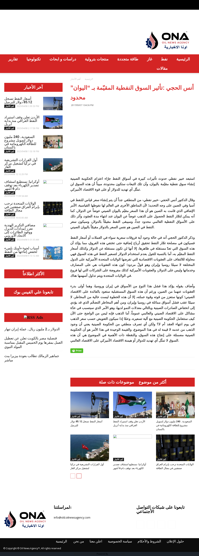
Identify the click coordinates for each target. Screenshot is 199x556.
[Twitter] (185, 2)
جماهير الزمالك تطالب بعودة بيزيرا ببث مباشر (31, 358)
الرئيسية (11, 20)
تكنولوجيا (34, 59)
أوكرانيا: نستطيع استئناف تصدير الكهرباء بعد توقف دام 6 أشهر (21, 185)
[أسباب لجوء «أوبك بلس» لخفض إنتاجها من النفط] (53, 253)
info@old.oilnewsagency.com (72, 517)
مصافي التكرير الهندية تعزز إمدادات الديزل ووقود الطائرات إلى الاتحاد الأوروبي (19, 230)
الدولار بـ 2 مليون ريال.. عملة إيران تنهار (32, 329)
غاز (149, 59)
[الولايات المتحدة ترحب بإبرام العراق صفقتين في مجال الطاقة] (175, 448)
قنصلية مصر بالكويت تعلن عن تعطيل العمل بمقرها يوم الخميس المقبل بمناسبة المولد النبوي (33, 342)
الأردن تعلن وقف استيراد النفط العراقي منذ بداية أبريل (21, 120)
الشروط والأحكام (104, 20)
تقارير (13, 59)
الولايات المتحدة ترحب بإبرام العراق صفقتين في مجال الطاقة (22, 206)
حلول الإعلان (131, 20)
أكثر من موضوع (152, 382)
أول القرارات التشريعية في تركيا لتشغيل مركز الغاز (20, 163)
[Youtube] (192, 2)
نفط (164, 59)
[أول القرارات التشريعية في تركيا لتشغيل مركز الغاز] (89, 448)
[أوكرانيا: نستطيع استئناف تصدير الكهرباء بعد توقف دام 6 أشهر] (132, 448)
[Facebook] (172, 2)
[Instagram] (179, 2)
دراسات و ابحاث (63, 59)
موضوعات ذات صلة (116, 382)
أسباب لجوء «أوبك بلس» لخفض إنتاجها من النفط (21, 250)
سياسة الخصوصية (71, 20)
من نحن (28, 20)
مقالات (162, 68)
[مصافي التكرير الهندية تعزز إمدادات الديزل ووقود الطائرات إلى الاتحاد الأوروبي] (53, 230)
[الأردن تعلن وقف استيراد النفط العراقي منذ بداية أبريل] (132, 405)
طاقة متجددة (127, 59)
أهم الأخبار (76, 416)
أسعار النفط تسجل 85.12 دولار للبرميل (18, 100)
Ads (39, 317)
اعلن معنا (46, 20)
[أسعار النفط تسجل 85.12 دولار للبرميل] (89, 405)
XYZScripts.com (117, 554)
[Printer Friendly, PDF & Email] (76, 350)
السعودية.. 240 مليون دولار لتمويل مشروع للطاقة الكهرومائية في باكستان (174, 425)
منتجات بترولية (97, 59)
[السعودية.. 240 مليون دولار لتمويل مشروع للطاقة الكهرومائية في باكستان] (175, 405)
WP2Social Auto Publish (85, 554)
